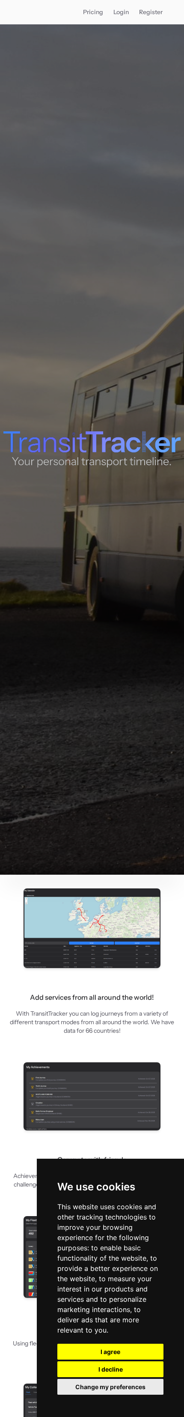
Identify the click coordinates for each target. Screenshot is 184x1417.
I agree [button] (110, 1351)
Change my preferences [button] (110, 1386)
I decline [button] (110, 1369)
